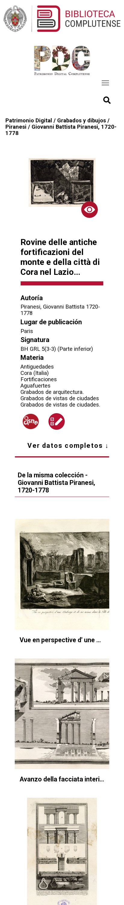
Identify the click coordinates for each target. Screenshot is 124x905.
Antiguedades (37, 366)
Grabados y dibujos (81, 120)
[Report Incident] (56, 421)
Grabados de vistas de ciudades (59, 398)
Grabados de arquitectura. (52, 392)
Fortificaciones (38, 379)
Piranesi (15, 127)
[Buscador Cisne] (30, 421)
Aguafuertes (35, 385)
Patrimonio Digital (28, 120)
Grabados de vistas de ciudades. (60, 404)
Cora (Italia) (34, 373)
